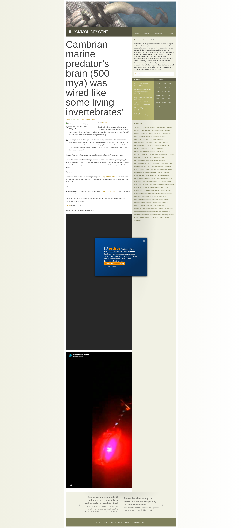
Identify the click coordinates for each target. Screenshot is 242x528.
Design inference (156, 151)
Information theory (139, 181)
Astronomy (168, 130)
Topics (98, 522)
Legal (140, 187)
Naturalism (157, 193)
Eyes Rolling (151, 166)
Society (166, 211)
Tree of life (155, 217)
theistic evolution (145, 217)
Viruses (167, 217)
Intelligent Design (166, 181)
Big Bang (144, 133)
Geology (166, 172)
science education (139, 208)
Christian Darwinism (157, 139)
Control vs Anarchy (140, 145)
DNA (164, 151)
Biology (150, 133)
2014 (158, 95)
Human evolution (139, 178)
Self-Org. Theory (157, 211)
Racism (164, 202)
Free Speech (150, 169)
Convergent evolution (154, 145)
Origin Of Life (162, 196)
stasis (158, 214)
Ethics (155, 157)
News (68, 119)
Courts (136, 148)
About (146, 34)
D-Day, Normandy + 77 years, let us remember (142, 115)
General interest (167, 169)
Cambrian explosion (86, 119)
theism (136, 217)
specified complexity (148, 214)
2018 (169, 87)
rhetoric (143, 205)
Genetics (137, 172)
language (170, 184)
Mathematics (138, 190)
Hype (153, 178)
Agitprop (169, 127)
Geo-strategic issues (155, 172)
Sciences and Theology (165, 208)
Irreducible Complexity (141, 184)
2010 (164, 99)
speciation (137, 214)
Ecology (136, 154)
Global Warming (139, 175)
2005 (158, 106)
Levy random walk (108, 177)
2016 (164, 91)
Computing (148, 142)
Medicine (152, 190)
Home (136, 34)
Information (168, 178)
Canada (162, 136)
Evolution (161, 157)
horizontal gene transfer (162, 175)
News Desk (108, 522)
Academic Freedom (149, 127)
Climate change (139, 142)
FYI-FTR (158, 169)
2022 (164, 84)
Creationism (143, 148)
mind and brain (165, 190)
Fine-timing (168, 166)
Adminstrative (161, 127)
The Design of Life (167, 214)
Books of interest (139, 136)
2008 (158, 103)
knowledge (162, 184)
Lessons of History (150, 187)
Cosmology (165, 145)
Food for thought (139, 169)
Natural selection (147, 193)
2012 (169, 95)
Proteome (148, 202)
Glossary (170, 34)
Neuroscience (166, 193)
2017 (158, 91)
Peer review (138, 199)
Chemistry (146, 139)
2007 (164, 103)
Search (170, 74)
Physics (154, 199)
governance (149, 175)
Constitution (157, 142)
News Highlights (144, 196)
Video (161, 217)
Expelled (162, 163)
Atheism (136, 133)
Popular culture (139, 202)
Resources (158, 34)
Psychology (156, 202)
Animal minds (146, 130)
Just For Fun (153, 184)
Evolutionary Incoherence (156, 160)
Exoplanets (154, 163)
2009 (169, 99)
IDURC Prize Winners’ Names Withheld (141, 85)
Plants (160, 199)
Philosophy (146, 199)
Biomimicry (157, 133)
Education (152, 154)
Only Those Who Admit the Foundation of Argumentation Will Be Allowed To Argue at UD (143, 101)
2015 (169, 91)
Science (160, 205)
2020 (158, 87)
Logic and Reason (162, 187)
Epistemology (147, 157)
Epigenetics (138, 157)
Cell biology (137, 139)
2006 (169, 103)
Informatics (160, 178)
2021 (169, 84)
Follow (68, 206)
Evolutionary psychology (141, 163)
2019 (164, 87)
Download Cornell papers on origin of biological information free (142, 92)
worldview (137, 221)
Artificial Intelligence (158, 130)
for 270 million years (110, 191)
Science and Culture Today (114, 263)
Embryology (160, 154)
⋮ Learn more (110, 266)
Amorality (137, 130)
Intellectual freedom (153, 181)
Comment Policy (138, 522)
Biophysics (166, 133)
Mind (157, 190)
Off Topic (154, 196)
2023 (158, 84)
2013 (164, 95)
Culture (151, 148)
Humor (148, 178)
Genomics (144, 172)
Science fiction (151, 208)
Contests (165, 142)
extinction (169, 163)
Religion (136, 205)
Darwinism (158, 148)
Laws (136, 187)
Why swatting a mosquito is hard (142, 109)
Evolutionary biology (140, 160)
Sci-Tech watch (151, 205)
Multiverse (137, 193)
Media (146, 190)
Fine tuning (159, 166)
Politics (166, 199)
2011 (158, 99)
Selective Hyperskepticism (142, 211)
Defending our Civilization (142, 151)
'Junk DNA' (137, 127)
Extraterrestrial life (139, 166)
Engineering (169, 154)
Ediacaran (144, 154)
